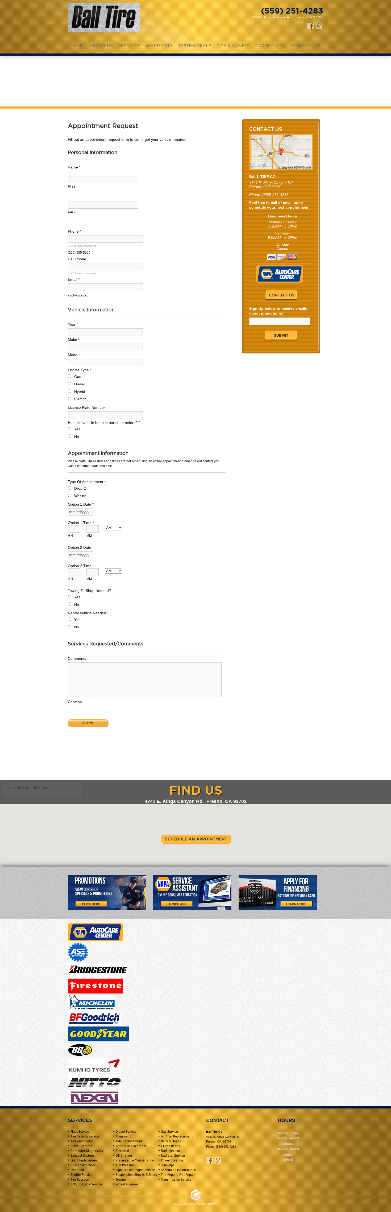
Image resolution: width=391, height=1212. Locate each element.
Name (74, 167)
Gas (77, 376)
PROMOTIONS (270, 45)
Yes (77, 429)
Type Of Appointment (87, 482)
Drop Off (81, 488)
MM (89, 536)
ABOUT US (101, 45)
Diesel (79, 384)
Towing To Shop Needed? (89, 590)
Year (73, 324)
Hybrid (79, 391)
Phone (74, 231)
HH (70, 536)
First (71, 186)
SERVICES (129, 45)
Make (74, 339)
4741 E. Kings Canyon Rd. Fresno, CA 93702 (287, 17)
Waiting (80, 496)
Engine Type (79, 370)
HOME (77, 45)
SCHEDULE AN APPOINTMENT (196, 839)
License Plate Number (86, 407)
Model (74, 355)
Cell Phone (77, 259)
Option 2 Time (79, 566)
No (76, 436)
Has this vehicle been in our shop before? (104, 423)
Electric (80, 399)
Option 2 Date (79, 547)
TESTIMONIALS (194, 45)
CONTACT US (306, 45)
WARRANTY (159, 45)
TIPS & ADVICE (233, 45)
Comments (77, 658)
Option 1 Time (81, 523)
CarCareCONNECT (204, 1204)
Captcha (75, 702)
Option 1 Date (81, 504)
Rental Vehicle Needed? (88, 613)
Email (74, 279)
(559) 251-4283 (275, 194)
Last (71, 211)
